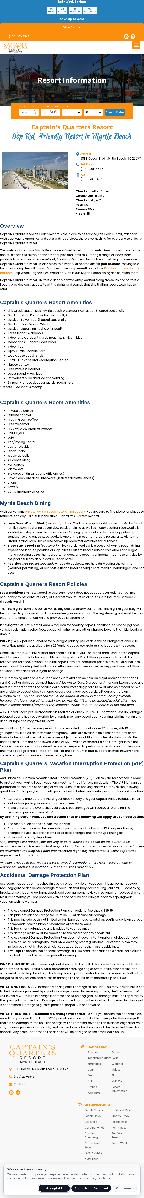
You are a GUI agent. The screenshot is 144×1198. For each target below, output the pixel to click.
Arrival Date (26, 106)
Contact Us (21, 1084)
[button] (136, 45)
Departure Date (50, 106)
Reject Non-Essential (91, 1188)
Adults (66, 106)
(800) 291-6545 (19, 36)
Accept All (54, 1188)
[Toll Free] (78, 164)
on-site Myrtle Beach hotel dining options (55, 511)
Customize (125, 1188)
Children (89, 106)
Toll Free (86, 164)
